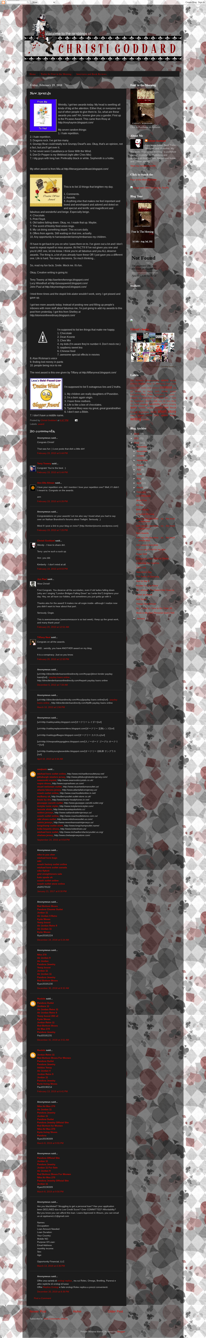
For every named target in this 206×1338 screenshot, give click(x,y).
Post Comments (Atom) (56, 1318)
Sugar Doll (141, 554)
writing (135, 419)
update (164, 415)
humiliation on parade (164, 395)
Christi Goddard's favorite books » (160, 366)
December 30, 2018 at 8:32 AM (53, 988)
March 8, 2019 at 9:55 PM (50, 1143)
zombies (146, 420)
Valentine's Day (144, 572)
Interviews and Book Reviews (91, 74)
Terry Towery (44, 463)
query (133, 407)
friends (165, 391)
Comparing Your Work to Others (152, 558)
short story (167, 411)
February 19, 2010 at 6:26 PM (52, 501)
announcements (152, 380)
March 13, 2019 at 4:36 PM (51, 1266)
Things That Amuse (146, 603)
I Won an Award (144, 594)
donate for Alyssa (144, 391)
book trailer (135, 388)
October (141, 455)
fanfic (157, 391)
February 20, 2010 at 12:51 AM (53, 627)
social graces (137, 415)
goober (173, 391)
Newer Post (38, 1311)
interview (149, 401)
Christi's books (139, 329)
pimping (172, 404)
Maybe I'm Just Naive (147, 585)
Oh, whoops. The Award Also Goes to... (156, 590)
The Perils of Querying (147, 576)
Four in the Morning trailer (143, 179)
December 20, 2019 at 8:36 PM (53, 1291)
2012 (137, 434)
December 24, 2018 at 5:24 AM (53, 940)
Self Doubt (141, 599)
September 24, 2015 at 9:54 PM (53, 839)
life (164, 401)
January (141, 618)
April (139, 483)
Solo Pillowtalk (143, 496)
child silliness (153, 388)
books (143, 388)
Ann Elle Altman (46, 482)
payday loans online (59, 677)
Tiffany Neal (43, 637)
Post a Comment (42, 1298)
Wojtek (173, 415)
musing (144, 404)
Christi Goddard (46, 540)
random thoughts (155, 407)
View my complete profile (143, 165)
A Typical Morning (145, 514)
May (139, 478)
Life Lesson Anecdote (147, 545)
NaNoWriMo (154, 404)
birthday (133, 384)
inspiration (139, 401)
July (139, 469)
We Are (140, 505)
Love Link (141, 567)
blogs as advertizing (156, 384)
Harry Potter (147, 394)
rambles (142, 407)
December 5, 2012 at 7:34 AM (52, 684)
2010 (137, 443)
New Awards (142, 533)
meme (136, 404)
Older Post (115, 1311)
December (142, 446)
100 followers (136, 380)
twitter (156, 415)
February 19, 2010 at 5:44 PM (52, 453)
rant (166, 407)
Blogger (121, 1331)
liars (160, 401)
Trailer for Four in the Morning (56, 74)
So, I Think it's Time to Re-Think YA (154, 608)
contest (166, 387)
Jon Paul (42, 579)
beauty (173, 380)
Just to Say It (142, 581)
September (143, 460)
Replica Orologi (51, 1287)
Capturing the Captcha (147, 563)
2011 (136, 438)
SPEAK (149, 415)
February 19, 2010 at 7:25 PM (52, 530)
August (140, 465)
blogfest (142, 383)
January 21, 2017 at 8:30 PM (52, 891)
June (139, 474)
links (169, 401)
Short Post (141, 500)
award (41, 424)
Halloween (135, 395)
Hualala (41, 998)
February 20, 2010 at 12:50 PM (53, 659)
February (142, 492)
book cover (171, 384)
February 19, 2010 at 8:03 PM (52, 569)
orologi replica (64, 1280)
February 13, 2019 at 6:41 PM (52, 1091)
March (140, 487)
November (142, 451)
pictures (164, 404)
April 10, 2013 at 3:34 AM (50, 759)
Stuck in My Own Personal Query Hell (155, 612)
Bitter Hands (142, 509)
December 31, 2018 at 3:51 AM (53, 1040)
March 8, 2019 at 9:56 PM (50, 1191)
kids (156, 401)
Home (33, 74)
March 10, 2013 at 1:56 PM (51, 707)
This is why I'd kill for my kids (150, 549)
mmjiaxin (42, 769)
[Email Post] (76, 420)
